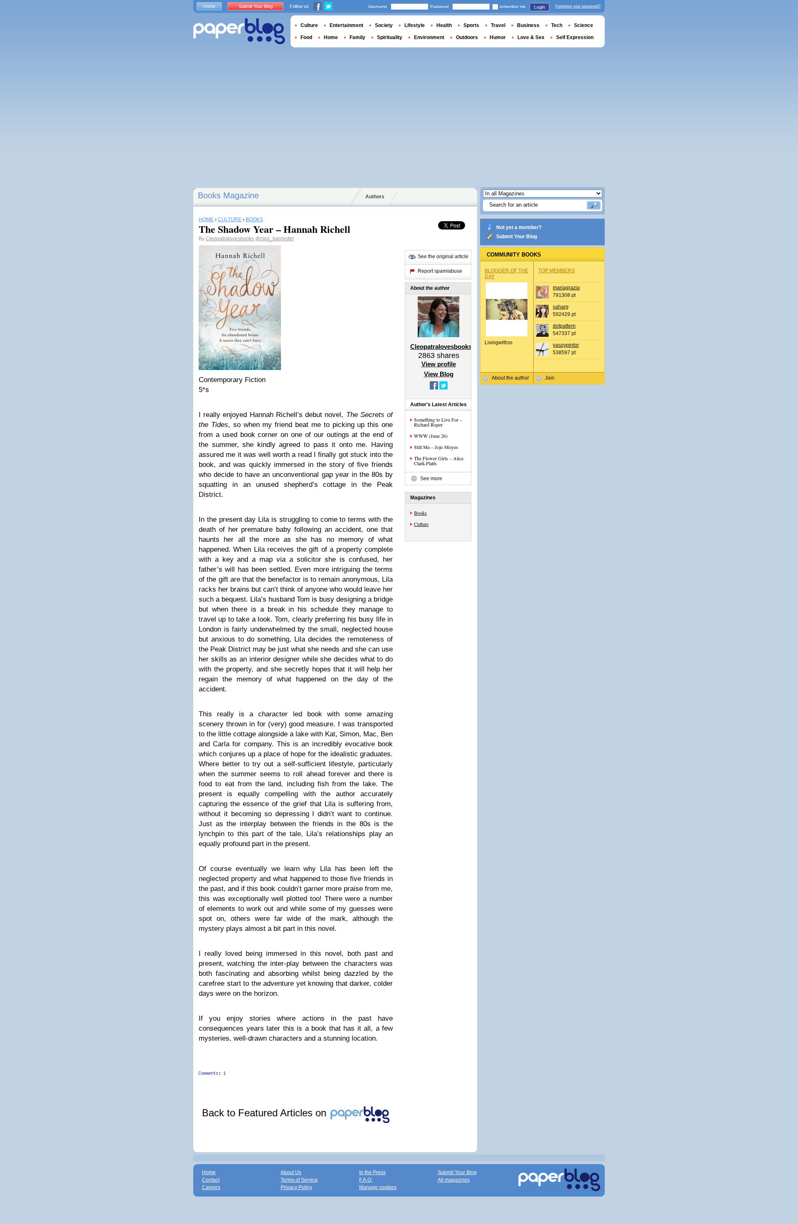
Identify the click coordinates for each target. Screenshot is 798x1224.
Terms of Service (299, 1180)
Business (528, 25)
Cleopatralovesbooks (230, 239)
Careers (211, 1187)
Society (384, 25)
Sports (471, 25)
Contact (210, 1180)
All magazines (454, 1180)
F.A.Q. (365, 1180)
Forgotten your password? (578, 6)
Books (420, 512)
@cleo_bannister (274, 239)
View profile (438, 364)
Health (444, 25)
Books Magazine (228, 195)
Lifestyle (414, 25)
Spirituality (389, 37)
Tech (556, 25)
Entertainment (346, 25)
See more (431, 478)
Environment (429, 37)
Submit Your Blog (516, 236)
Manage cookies (378, 1187)
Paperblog (239, 31)
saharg (561, 307)
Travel (498, 25)
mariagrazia (566, 288)
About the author (510, 378)
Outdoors (467, 37)
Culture (421, 524)
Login (539, 7)
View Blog (438, 374)
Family (357, 37)
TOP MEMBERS (556, 271)
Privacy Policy (296, 1187)
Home (209, 6)
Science (583, 25)
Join (549, 378)
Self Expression (575, 37)
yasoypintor (566, 345)
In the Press (372, 1172)
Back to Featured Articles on (265, 1112)
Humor (498, 37)
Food (306, 37)
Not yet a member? (519, 227)
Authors (374, 197)
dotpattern (564, 326)
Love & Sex (530, 37)
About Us (291, 1172)
